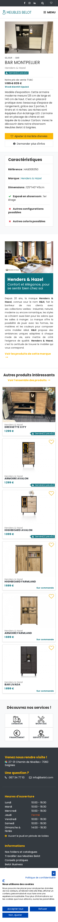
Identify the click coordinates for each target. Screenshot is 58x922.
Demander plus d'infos (30, 144)
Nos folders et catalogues (21, 852)
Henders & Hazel (15, 68)
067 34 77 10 (16, 777)
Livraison (17, 723)
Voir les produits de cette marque (28, 354)
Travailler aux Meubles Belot (22, 856)
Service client (41, 737)
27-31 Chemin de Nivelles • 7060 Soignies (26, 763)
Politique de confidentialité (40, 877)
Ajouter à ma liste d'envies (30, 136)
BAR (17, 57)
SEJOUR (8, 57)
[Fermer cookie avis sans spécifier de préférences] (54, 873)
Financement (17, 737)
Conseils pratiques (16, 860)
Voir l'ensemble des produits (27, 380)
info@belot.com (43, 777)
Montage (41, 723)
